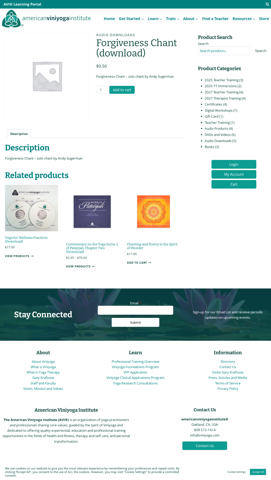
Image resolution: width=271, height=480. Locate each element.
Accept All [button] (258, 472)
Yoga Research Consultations (135, 383)
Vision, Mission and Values (43, 388)
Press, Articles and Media (228, 377)
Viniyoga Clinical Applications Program (135, 377)
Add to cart (122, 89)
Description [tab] (19, 134)
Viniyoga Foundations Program (135, 367)
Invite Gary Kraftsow (227, 372)
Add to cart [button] (137, 262)
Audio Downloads (115, 35)
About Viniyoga (43, 361)
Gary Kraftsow (43, 377)
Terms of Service (228, 383)
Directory (228, 361)
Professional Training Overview (135, 361)
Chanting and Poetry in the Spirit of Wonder (152, 246)
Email (135, 303)
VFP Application (135, 372)
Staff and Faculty (43, 383)
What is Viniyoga (43, 367)
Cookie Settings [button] (236, 472)
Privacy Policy (227, 388)
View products (17, 256)
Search (203, 43)
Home (109, 18)
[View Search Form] (267, 4)
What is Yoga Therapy (43, 372)
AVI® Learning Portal (22, 4)
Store (264, 18)
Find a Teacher (215, 18)
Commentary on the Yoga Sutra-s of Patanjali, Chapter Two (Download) (92, 248)
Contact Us (227, 367)
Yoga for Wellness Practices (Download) (26, 240)
